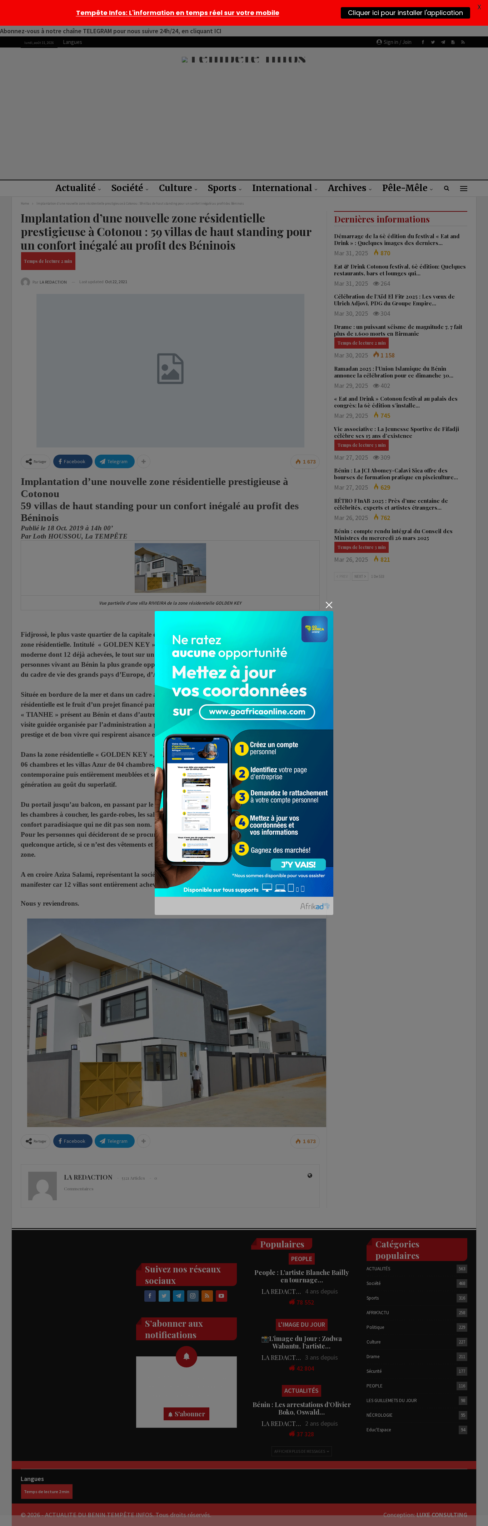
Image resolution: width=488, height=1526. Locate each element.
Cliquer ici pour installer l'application (405, 12)
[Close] (328, 604)
